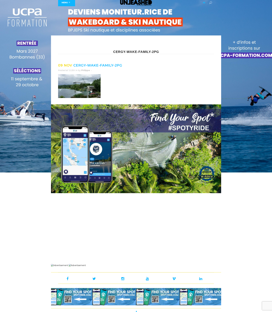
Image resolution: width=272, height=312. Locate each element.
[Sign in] (203, 3)
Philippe (85, 70)
